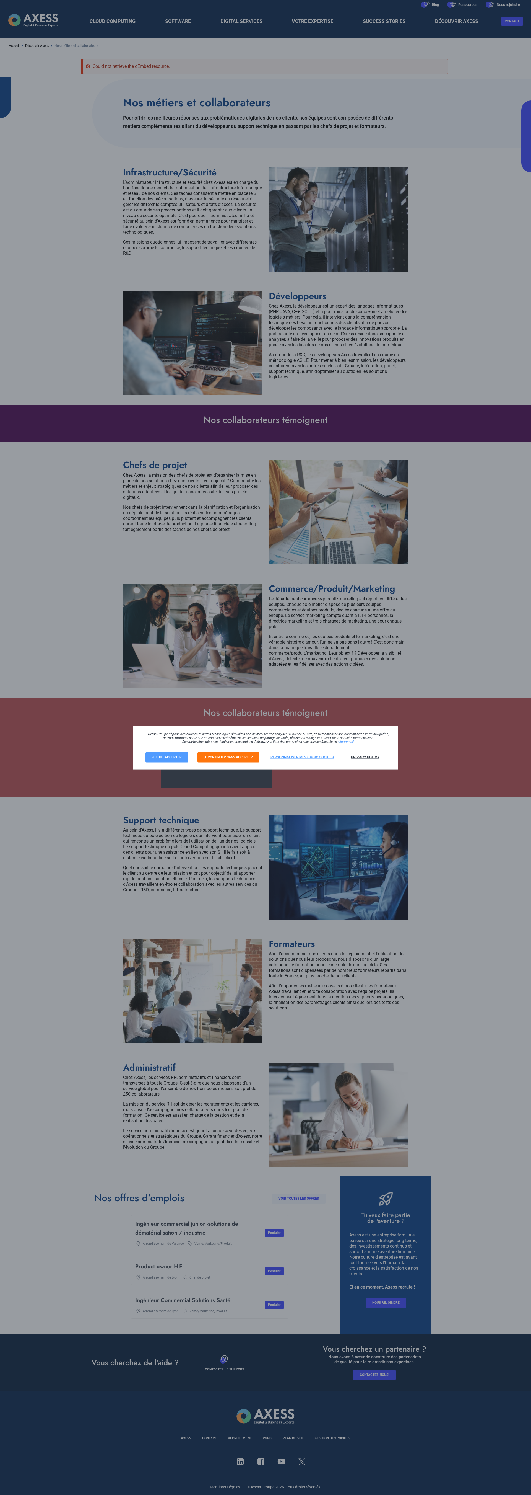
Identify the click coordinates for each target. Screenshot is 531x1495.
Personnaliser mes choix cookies (302, 757)
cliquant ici (346, 741)
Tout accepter (168, 757)
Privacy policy (365, 757)
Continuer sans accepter (230, 757)
